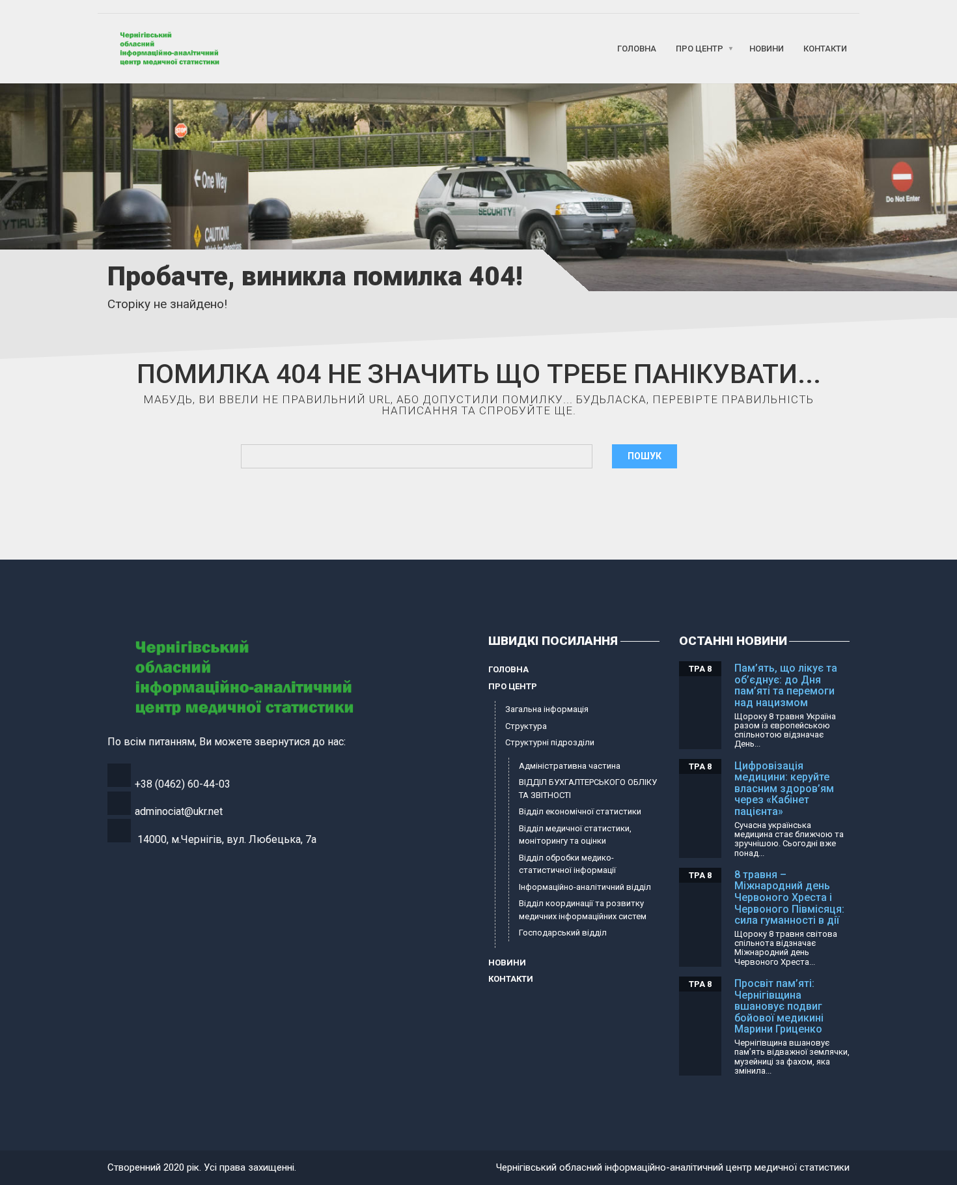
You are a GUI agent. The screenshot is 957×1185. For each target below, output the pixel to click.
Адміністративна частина (569, 766)
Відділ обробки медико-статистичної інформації (567, 864)
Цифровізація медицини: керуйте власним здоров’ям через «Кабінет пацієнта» (784, 789)
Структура (526, 726)
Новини (766, 48)
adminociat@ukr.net (179, 811)
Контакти (825, 48)
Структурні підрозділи (549, 742)
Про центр (699, 48)
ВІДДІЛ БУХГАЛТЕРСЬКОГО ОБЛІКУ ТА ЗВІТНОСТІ (588, 788)
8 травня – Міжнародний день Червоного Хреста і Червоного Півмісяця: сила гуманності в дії (789, 897)
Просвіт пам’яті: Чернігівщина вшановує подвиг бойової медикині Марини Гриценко (779, 1006)
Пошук (644, 456)
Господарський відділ (563, 932)
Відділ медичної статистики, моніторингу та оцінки (575, 834)
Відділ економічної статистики (580, 811)
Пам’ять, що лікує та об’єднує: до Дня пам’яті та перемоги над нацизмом (785, 685)
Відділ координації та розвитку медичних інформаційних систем (582, 909)
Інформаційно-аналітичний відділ (585, 887)
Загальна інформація (547, 709)
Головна (636, 48)
